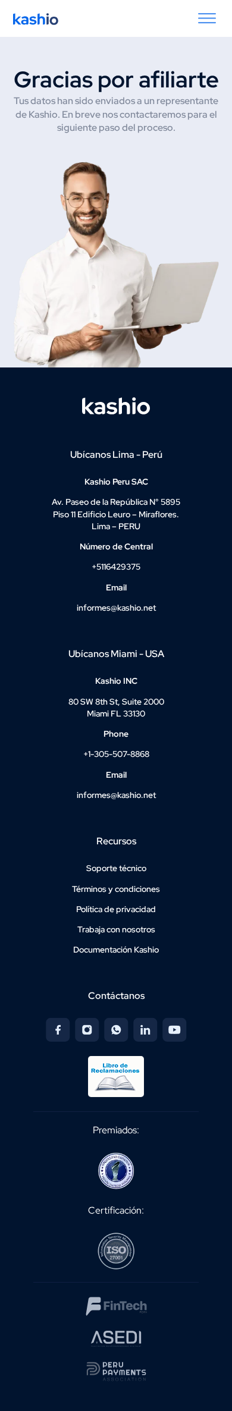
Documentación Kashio (116, 949)
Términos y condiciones (116, 889)
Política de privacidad (116, 909)
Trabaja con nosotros (116, 929)
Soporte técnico (116, 868)
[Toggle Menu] (207, 18)
